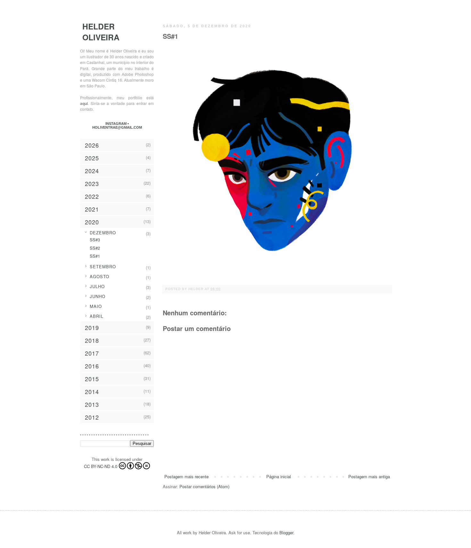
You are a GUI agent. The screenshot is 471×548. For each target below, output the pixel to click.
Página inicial (278, 476)
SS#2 (95, 248)
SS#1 (95, 256)
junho (97, 296)
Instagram (116, 123)
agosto (99, 276)
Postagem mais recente (186, 476)
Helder (196, 289)
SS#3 (95, 240)
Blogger (286, 532)
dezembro (103, 233)
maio (96, 306)
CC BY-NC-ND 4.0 (100, 466)
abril (96, 316)
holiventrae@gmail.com (117, 127)
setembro (103, 266)
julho (97, 286)
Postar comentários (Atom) (204, 486)
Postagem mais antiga (369, 476)
